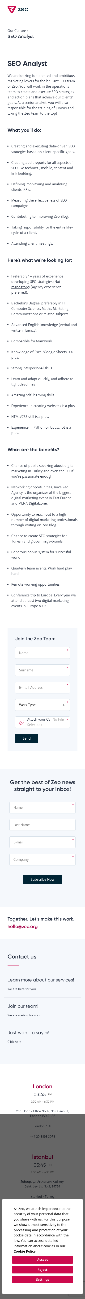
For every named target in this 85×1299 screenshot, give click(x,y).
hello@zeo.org (23, 926)
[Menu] (72, 9)
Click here (14, 1042)
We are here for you (22, 989)
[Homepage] (18, 9)
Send (27, 738)
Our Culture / (18, 30)
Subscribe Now (43, 879)
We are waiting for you (24, 1015)
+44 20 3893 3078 (42, 1136)
